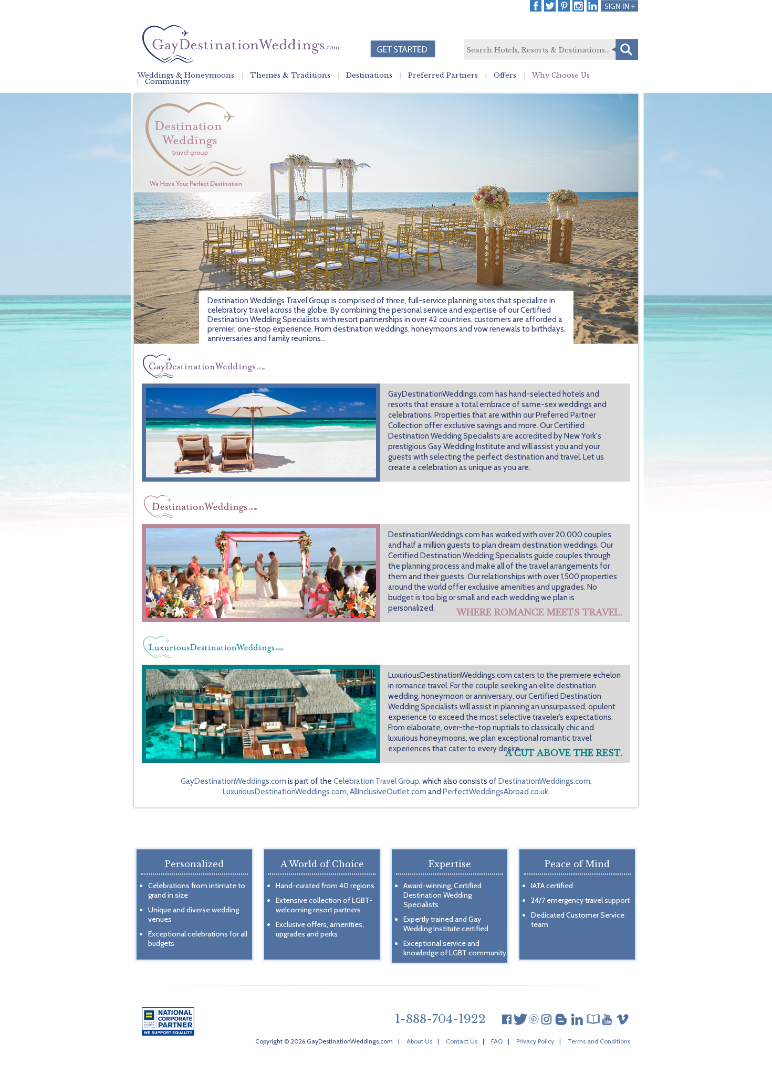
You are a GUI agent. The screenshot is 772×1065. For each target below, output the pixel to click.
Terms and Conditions (599, 1041)
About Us (419, 1041)
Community (167, 82)
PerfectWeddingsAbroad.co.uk (495, 791)
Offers (505, 75)
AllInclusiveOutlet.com (388, 791)
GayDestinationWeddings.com (233, 781)
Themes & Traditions (290, 75)
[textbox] (550, 50)
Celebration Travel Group (376, 781)
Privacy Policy (535, 1041)
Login (619, 6)
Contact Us (461, 1041)
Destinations (369, 75)
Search (625, 49)
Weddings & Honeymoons (186, 75)
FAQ (497, 1041)
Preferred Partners (443, 75)
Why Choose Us (561, 75)
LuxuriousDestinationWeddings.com (285, 791)
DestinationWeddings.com (544, 781)
